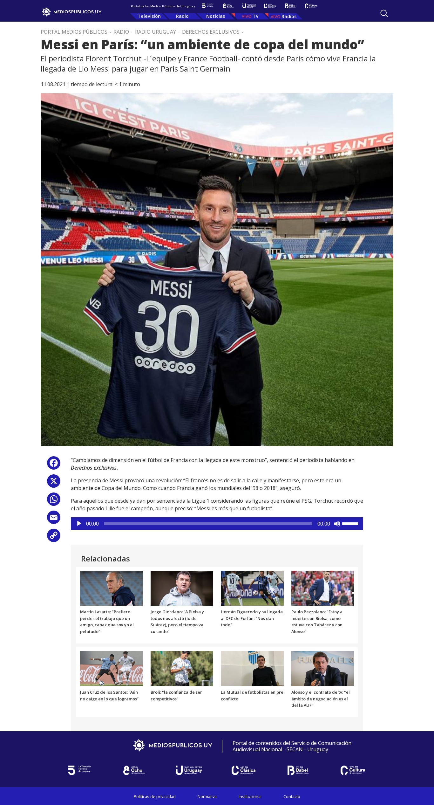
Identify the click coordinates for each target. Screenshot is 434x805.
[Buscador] (384, 13)
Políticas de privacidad (155, 796)
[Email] (54, 520)
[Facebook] (54, 465)
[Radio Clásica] (269, 5)
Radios (288, 16)
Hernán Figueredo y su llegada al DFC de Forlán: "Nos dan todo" (252, 618)
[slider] (351, 523)
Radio (182, 16)
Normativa (207, 796)
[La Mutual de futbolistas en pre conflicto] (252, 668)
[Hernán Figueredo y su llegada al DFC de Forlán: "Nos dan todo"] (252, 587)
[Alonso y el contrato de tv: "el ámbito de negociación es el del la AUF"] (322, 668)
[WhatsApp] (54, 501)
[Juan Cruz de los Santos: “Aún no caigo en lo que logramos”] (111, 668)
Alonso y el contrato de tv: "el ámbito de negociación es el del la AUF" (320, 698)
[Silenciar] (337, 523)
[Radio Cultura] (311, 5)
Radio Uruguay (155, 31)
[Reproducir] (79, 523)
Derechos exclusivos (211, 31)
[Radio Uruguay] (249, 5)
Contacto (291, 796)
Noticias (215, 16)
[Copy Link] (54, 538)
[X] (54, 483)
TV (256, 16)
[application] (217, 523)
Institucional (250, 796)
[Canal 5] (207, 5)
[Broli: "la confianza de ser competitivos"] (182, 668)
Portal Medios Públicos (74, 31)
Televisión (149, 16)
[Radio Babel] (290, 5)
